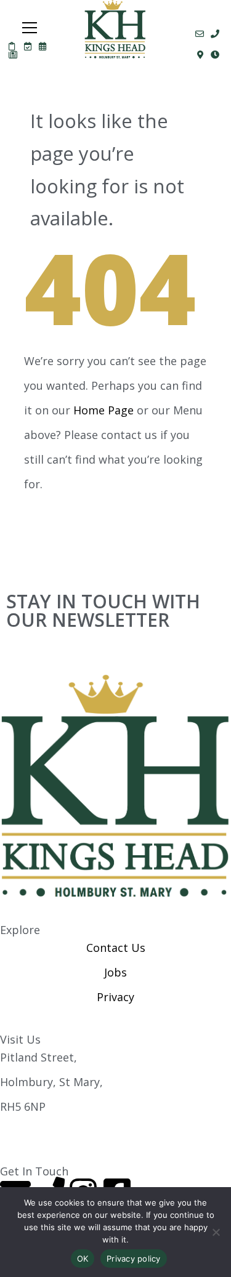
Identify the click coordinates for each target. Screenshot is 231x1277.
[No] (215, 1232)
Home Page (103, 410)
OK (83, 1258)
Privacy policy (134, 1258)
